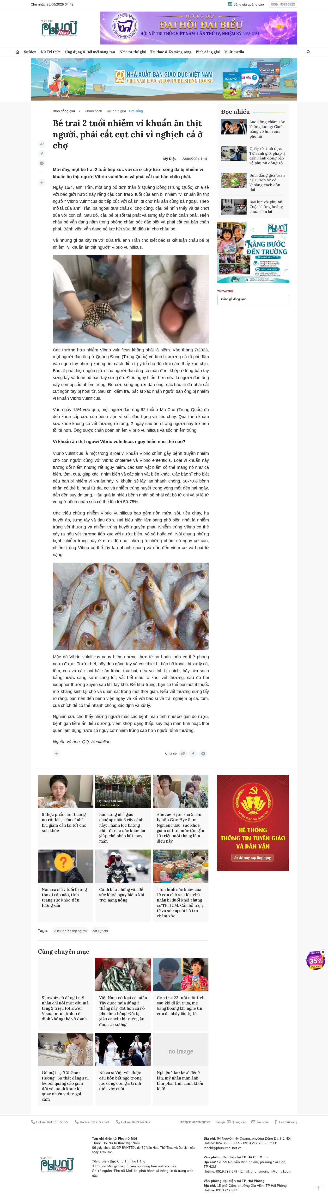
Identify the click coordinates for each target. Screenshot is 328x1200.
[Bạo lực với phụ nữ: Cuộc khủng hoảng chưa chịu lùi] (234, 207)
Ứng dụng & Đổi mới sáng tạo (90, 52)
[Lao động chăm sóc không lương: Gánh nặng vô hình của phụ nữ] (234, 127)
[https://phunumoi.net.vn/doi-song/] (42, 182)
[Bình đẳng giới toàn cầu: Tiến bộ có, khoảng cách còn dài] (234, 180)
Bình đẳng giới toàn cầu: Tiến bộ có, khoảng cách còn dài (267, 182)
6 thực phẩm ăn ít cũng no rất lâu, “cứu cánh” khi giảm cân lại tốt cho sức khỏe (64, 822)
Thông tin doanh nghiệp (195, 1122)
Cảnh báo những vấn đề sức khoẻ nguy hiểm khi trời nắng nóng (121, 895)
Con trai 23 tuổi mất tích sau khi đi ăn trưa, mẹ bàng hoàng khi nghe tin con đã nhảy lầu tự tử (180, 1005)
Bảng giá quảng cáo (248, 4)
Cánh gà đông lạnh (233, 299)
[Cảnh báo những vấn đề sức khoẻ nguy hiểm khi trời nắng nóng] (123, 866)
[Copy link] (42, 144)
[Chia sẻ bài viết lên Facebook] (42, 154)
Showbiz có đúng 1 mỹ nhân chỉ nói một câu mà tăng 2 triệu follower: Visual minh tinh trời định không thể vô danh (65, 1008)
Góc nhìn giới (115, 111)
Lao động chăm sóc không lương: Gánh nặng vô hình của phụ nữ (267, 129)
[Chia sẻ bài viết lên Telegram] (42, 163)
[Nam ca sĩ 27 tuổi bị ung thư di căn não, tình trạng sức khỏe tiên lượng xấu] (65, 866)
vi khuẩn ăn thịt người (70, 931)
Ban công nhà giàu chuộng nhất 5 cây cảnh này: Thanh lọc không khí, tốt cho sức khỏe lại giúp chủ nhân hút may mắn (122, 828)
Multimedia (234, 52)
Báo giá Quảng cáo (230, 1122)
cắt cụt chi (100, 931)
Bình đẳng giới (208, 52)
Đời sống (136, 111)
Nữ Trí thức (51, 52)
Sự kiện (30, 52)
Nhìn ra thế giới (133, 52)
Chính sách (93, 111)
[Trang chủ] (17, 52)
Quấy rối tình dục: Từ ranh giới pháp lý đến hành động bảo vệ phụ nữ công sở (267, 155)
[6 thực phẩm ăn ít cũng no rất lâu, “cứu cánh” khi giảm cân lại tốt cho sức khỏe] (65, 791)
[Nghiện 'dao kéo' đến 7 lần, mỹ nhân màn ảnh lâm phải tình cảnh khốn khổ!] (180, 1049)
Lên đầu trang (287, 1122)
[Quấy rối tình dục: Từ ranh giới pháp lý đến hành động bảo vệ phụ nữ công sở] (234, 153)
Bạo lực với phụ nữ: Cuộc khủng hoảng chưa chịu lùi (266, 206)
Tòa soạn (262, 1122)
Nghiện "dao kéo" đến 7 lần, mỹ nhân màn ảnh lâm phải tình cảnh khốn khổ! (180, 1080)
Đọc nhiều (235, 111)
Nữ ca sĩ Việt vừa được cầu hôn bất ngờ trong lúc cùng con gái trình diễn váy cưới (120, 1080)
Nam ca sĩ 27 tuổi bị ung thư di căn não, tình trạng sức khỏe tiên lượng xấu (64, 897)
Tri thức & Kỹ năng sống (170, 52)
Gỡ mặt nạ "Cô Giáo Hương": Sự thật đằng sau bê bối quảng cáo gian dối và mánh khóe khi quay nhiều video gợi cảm (65, 1086)
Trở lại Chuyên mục (57, 753)
